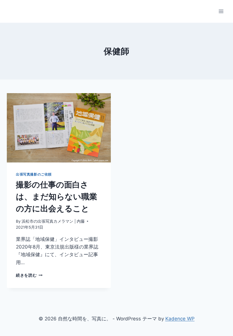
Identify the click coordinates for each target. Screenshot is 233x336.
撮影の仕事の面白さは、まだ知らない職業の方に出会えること (56, 196)
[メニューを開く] (221, 11)
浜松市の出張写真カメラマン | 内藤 (53, 221)
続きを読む (29, 275)
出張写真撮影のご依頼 (34, 174)
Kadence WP (180, 319)
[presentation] (59, 127)
